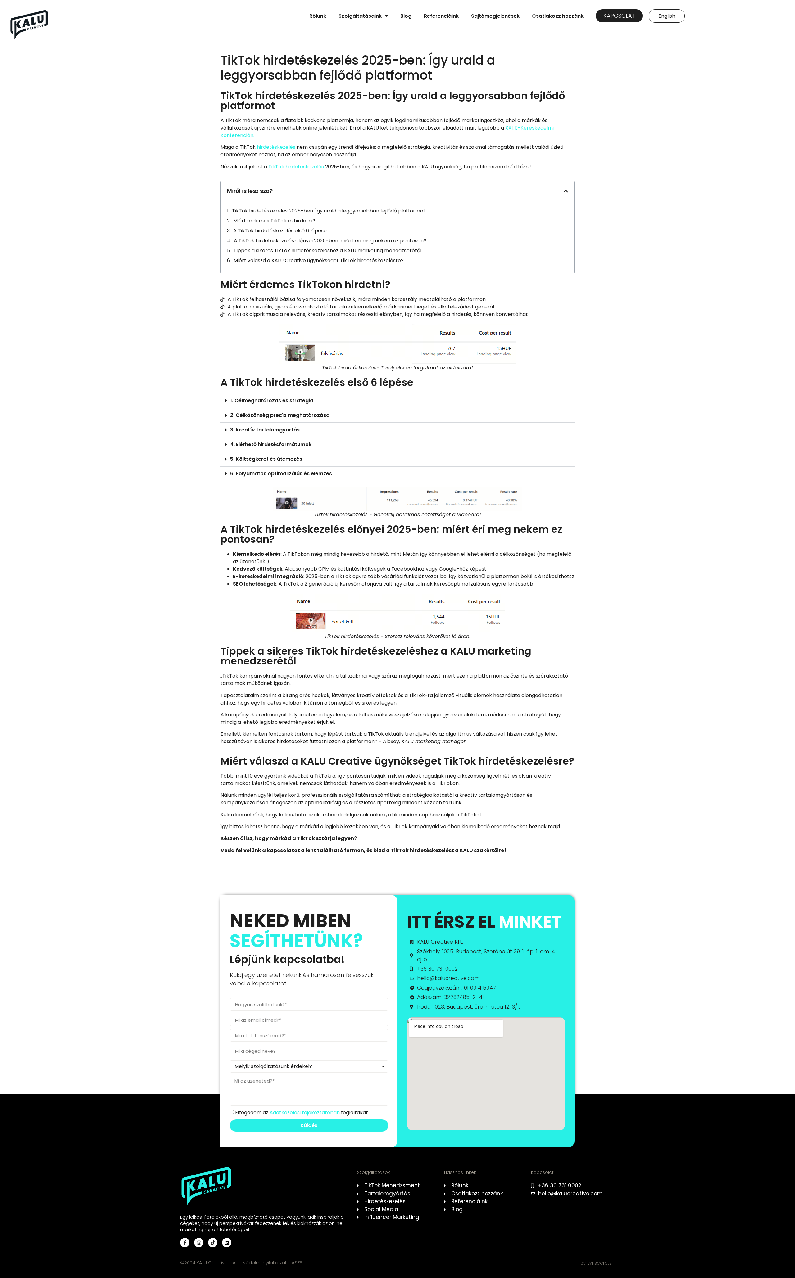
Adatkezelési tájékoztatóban (305, 1112)
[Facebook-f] (184, 1242)
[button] (566, 191)
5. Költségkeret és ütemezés (266, 459)
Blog (405, 16)
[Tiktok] (212, 1242)
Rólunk (317, 16)
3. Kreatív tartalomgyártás (265, 429)
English (666, 16)
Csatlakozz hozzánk (558, 16)
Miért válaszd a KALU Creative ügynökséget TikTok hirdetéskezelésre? (319, 260)
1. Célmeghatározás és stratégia (271, 400)
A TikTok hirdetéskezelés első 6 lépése (280, 230)
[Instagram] (198, 1242)
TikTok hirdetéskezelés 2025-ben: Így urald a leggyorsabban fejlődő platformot (328, 210)
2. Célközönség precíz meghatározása (279, 415)
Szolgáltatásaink (360, 16)
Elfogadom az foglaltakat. (302, 1112)
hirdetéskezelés (276, 147)
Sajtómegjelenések (495, 16)
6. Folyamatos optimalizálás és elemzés (281, 473)
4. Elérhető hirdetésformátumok (270, 444)
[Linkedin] (226, 1242)
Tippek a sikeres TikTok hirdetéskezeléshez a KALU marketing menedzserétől (327, 250)
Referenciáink (441, 16)
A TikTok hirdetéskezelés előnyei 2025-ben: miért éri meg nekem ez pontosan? (330, 240)
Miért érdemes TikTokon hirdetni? (274, 220)
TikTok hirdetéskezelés (296, 166)
